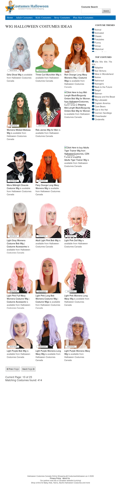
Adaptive (99, 67)
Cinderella (99, 119)
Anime (98, 77)
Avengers (99, 83)
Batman (98, 93)
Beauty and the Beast (105, 96)
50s (101, 61)
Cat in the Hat (101, 109)
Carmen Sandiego (103, 112)
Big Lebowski (101, 99)
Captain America (102, 103)
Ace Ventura (100, 70)
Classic (98, 36)
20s (96, 61)
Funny (98, 42)
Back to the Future (103, 86)
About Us (66, 478)
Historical (99, 49)
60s (105, 61)
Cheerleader (101, 116)
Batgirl (98, 90)
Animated (99, 32)
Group (98, 45)
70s (110, 61)
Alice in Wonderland (104, 73)
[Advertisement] (49, 402)
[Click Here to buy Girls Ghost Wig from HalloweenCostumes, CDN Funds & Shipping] (20, 71)
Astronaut (99, 80)
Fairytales (99, 39)
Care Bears (100, 106)
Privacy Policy (55, 478)
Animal (98, 29)
